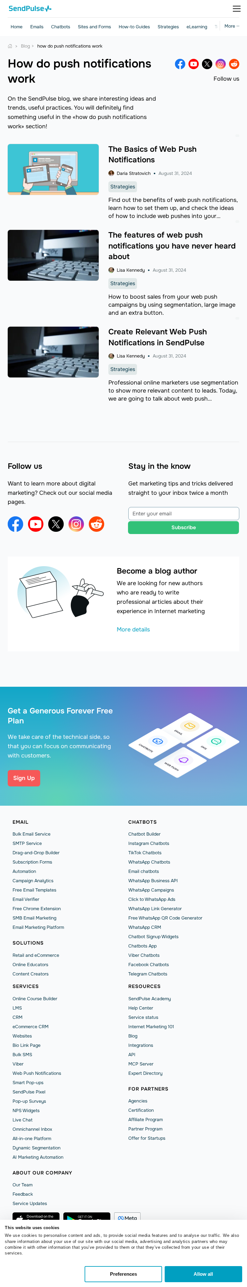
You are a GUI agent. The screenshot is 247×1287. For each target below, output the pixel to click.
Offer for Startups (146, 1138)
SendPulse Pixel (29, 1092)
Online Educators (30, 964)
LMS (17, 1008)
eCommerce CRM (31, 1026)
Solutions (28, 943)
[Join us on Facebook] (180, 64)
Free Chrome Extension (37, 908)
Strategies (168, 27)
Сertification (141, 1110)
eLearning (197, 27)
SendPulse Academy (149, 999)
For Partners (148, 1089)
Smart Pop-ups (28, 1082)
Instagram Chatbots (148, 843)
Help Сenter (140, 1008)
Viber (18, 1064)
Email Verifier (26, 899)
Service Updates (30, 1203)
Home (17, 27)
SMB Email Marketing (34, 918)
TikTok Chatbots (144, 853)
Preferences (123, 1274)
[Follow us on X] (207, 64)
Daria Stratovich (134, 173)
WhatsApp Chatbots (149, 862)
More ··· (231, 26)
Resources (144, 986)
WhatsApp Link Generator (155, 908)
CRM (18, 1017)
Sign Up (24, 778)
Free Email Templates (34, 890)
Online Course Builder (35, 999)
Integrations (140, 1045)
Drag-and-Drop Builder (36, 853)
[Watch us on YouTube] (193, 64)
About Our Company (42, 1173)
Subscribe (183, 527)
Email (21, 822)
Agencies (137, 1101)
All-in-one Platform (32, 1138)
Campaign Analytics (33, 881)
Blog (132, 1036)
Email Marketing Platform (38, 927)
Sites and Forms (94, 27)
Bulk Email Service (31, 834)
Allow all (203, 1274)
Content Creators (31, 974)
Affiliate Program (145, 1119)
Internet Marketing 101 (151, 1026)
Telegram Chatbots (147, 974)
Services (26, 986)
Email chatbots (143, 871)
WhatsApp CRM (144, 927)
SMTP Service (27, 843)
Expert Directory (145, 1073)
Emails (36, 27)
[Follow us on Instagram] (220, 64)
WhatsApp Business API (153, 881)
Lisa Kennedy (131, 270)
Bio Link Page (27, 1045)
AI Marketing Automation (38, 1157)
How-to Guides (134, 27)
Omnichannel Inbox (32, 1129)
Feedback (23, 1194)
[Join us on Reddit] (234, 64)
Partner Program (145, 1129)
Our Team (22, 1185)
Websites (22, 1036)
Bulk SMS (22, 1054)
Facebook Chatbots (148, 964)
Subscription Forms (32, 862)
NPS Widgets (26, 1110)
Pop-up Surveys (29, 1101)
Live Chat (22, 1120)
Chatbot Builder (144, 834)
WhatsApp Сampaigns (151, 890)
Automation (24, 871)
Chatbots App (142, 946)
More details (133, 629)
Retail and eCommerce (36, 955)
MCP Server (140, 1064)
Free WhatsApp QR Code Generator (165, 918)
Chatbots (60, 27)
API (131, 1054)
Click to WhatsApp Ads (151, 899)
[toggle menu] (237, 9)
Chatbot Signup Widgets (153, 936)
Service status (143, 1017)
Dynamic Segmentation (36, 1148)
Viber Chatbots (144, 955)
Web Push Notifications (37, 1073)
